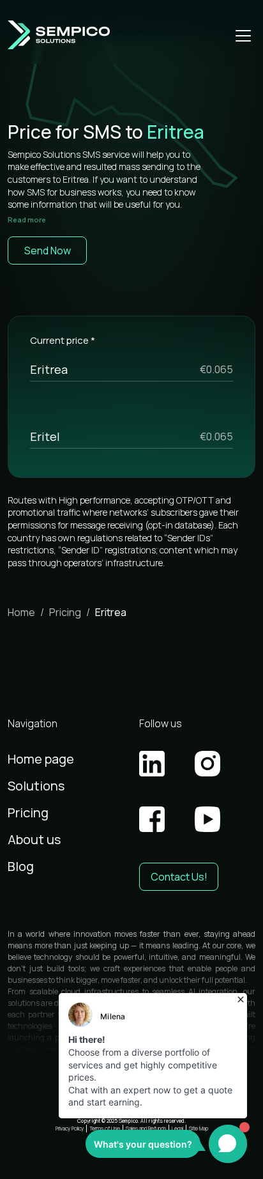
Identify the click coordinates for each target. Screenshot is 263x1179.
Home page (41, 758)
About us (34, 839)
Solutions (36, 785)
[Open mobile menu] (243, 35)
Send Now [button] (47, 250)
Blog (21, 866)
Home (21, 612)
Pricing (65, 612)
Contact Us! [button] (179, 877)
